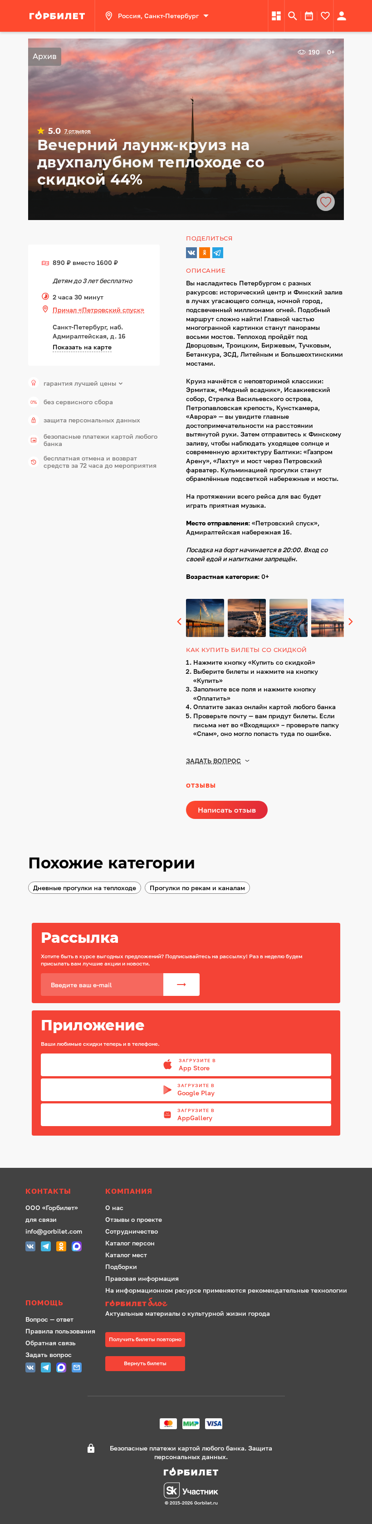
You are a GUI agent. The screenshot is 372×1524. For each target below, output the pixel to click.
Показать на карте (82, 347)
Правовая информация (142, 1278)
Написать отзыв (227, 809)
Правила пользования (60, 1331)
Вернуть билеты (145, 1363)
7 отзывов (77, 131)
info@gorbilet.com (53, 1231)
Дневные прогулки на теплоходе (84, 888)
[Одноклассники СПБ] (61, 1247)
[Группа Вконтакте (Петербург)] (30, 1247)
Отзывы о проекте (133, 1219)
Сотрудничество (131, 1231)
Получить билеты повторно (145, 1339)
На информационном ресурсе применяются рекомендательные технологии (226, 1290)
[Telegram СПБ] (46, 1247)
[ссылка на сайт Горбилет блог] (226, 1303)
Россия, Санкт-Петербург (158, 16)
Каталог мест (126, 1255)
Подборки (121, 1266)
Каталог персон (130, 1243)
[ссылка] (58, 16)
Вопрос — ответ (49, 1319)
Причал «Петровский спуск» (98, 310)
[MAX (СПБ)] (77, 1247)
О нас (114, 1207)
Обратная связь (50, 1343)
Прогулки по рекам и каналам (197, 888)
